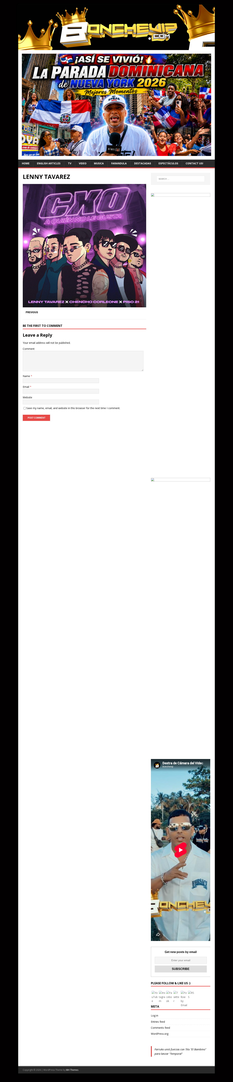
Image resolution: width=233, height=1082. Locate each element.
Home (25, 163)
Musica (99, 163)
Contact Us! (194, 163)
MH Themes (72, 1069)
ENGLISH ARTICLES (48, 163)
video (82, 163)
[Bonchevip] (116, 48)
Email (26, 387)
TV (69, 163)
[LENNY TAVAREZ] (84, 305)
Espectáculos (168, 163)
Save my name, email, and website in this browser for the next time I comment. (73, 408)
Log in (154, 1015)
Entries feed (158, 1021)
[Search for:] (180, 179)
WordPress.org (159, 1033)
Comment (29, 348)
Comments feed (160, 1027)
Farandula (119, 163)
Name (27, 376)
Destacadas (142, 163)
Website (27, 397)
